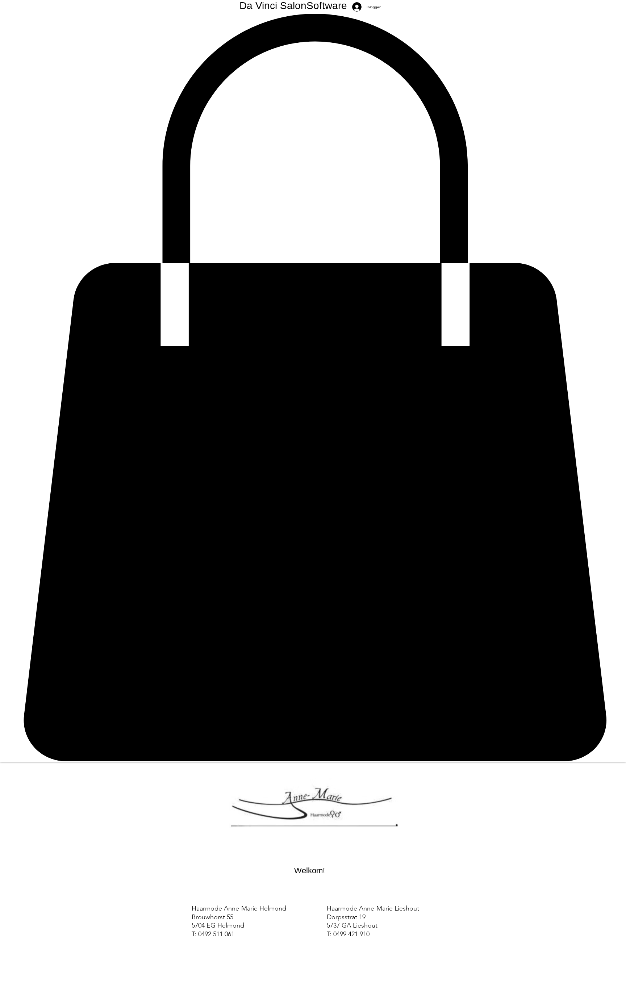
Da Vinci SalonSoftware (293, 5)
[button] (313, 388)
